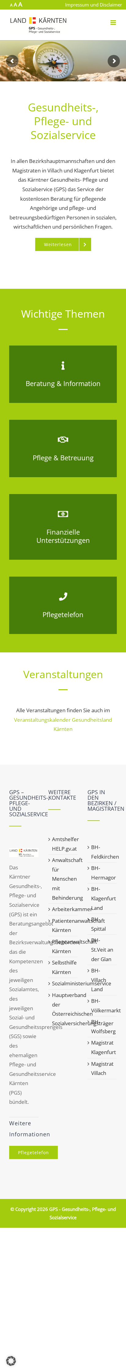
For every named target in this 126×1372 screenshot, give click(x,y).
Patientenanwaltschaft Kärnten (63, 925)
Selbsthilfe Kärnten (63, 967)
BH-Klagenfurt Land (102, 898)
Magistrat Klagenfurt (102, 1047)
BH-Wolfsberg (102, 1026)
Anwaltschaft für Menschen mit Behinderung (63, 878)
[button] (11, 1361)
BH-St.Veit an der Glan (102, 949)
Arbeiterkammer (63, 909)
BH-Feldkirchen (102, 852)
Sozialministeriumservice (63, 983)
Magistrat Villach (102, 1068)
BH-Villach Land (98, 980)
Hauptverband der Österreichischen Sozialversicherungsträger (63, 1009)
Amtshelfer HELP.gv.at (63, 844)
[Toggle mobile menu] (113, 22)
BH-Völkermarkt (102, 1005)
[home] (24, 852)
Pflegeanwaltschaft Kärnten (63, 946)
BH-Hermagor (102, 872)
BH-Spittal (98, 924)
